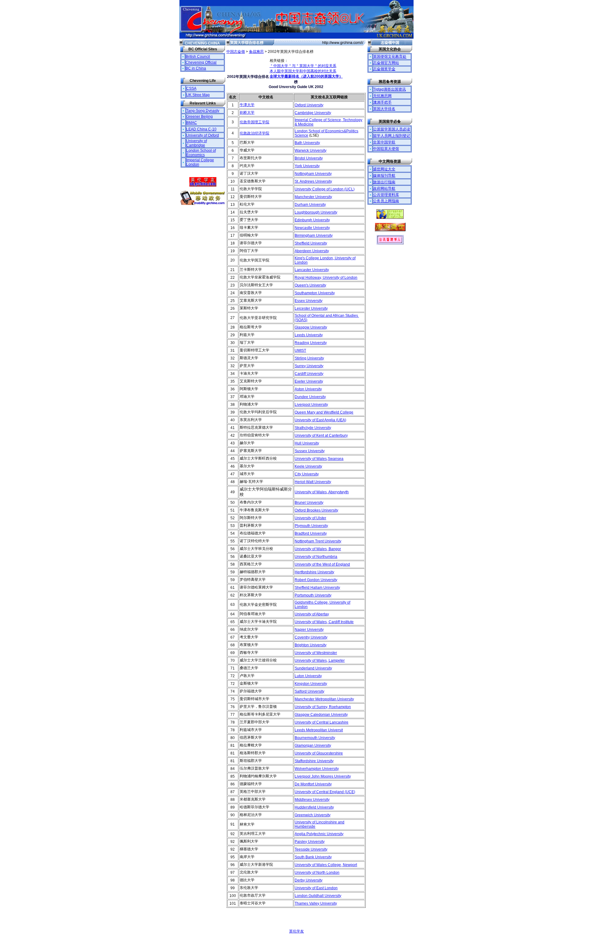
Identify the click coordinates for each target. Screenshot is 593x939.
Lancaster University (312, 270)
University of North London (317, 872)
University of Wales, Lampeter (320, 660)
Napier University (309, 629)
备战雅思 (256, 51)
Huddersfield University (314, 807)
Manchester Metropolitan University (324, 699)
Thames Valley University (316, 903)
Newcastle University (312, 228)
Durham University (310, 204)
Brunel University (309, 502)
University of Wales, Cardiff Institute (324, 622)
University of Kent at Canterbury (321, 435)
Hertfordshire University (314, 572)
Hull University (307, 443)
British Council (198, 56)
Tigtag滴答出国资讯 (389, 89)
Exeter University (309, 381)
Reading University (311, 343)
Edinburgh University (312, 220)
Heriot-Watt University (313, 482)
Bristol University (309, 158)
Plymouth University (311, 526)
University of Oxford (202, 135)
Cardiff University (309, 374)
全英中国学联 (384, 142)
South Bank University (313, 857)
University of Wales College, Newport (326, 865)
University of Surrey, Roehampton (323, 707)
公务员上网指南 (386, 201)
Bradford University (311, 533)
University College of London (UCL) (325, 189)
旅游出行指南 (384, 182)
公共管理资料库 (386, 195)
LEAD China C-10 (201, 129)
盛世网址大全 (384, 169)
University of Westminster (316, 653)
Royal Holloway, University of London (326, 277)
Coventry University (311, 637)
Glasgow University (311, 327)
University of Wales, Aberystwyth (322, 492)
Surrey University (309, 366)
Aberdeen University (312, 251)
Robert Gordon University (316, 580)
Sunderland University (313, 668)
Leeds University (309, 335)
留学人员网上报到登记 (391, 136)
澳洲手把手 (382, 102)
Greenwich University (312, 815)
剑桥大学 (247, 112)
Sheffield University (311, 243)
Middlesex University (312, 799)
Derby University (308, 880)
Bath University (307, 143)
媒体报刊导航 (384, 175)
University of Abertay (312, 614)
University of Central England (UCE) (325, 792)
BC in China (196, 68)
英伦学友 (296, 931)
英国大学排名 (384, 109)
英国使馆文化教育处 (389, 56)
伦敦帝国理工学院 (254, 122)
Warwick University (310, 150)
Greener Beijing (199, 116)
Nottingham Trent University (318, 541)
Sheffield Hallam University (317, 587)
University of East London (316, 888)
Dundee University (310, 397)
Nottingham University (313, 174)
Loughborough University (316, 212)
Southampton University (315, 293)
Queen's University (310, 285)
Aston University (308, 389)
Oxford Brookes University (316, 510)
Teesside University (311, 849)
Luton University (308, 676)
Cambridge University (313, 113)
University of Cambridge (196, 143)
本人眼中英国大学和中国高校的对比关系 (303, 71)
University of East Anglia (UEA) (320, 420)
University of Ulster (310, 518)
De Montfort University (313, 784)
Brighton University (310, 645)
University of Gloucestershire (319, 753)
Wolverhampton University (317, 769)
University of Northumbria (316, 556)
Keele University (308, 466)
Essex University (308, 301)
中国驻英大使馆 (386, 149)
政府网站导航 (384, 188)
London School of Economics (201, 152)
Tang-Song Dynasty (202, 110)
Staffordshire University (314, 761)
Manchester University (313, 197)
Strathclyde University (313, 428)
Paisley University (310, 841)
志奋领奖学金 (384, 69)
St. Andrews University (313, 181)
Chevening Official (201, 62)
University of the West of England (322, 564)
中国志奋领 (235, 51)
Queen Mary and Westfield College (324, 412)
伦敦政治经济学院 (254, 133)
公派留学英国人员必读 (391, 129)
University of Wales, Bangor (318, 549)
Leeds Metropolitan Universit (319, 730)
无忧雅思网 (382, 96)
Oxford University (309, 105)
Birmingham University (314, 235)
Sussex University (310, 451)
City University (307, 474)
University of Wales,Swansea (319, 459)
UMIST (300, 350)
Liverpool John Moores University (323, 776)
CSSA (191, 88)
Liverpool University (311, 404)
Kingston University (311, 684)
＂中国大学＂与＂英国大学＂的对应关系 (303, 66)
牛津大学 (247, 105)
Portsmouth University (313, 595)
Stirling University (309, 358)
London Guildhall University (318, 896)
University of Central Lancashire (321, 722)
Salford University (309, 691)
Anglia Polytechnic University (319, 834)
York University (307, 166)
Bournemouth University (315, 738)
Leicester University (311, 308)
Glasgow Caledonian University (321, 714)
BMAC (191, 123)
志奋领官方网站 (386, 63)
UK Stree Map (198, 95)
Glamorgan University (313, 745)
